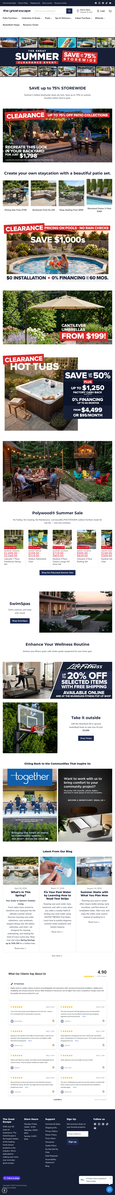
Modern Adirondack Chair (37, 560)
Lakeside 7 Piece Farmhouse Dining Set (12, 562)
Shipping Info (35, 3)
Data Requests (51, 1156)
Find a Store (50, 1138)
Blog (47, 1166)
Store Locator (47, 3)
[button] (110, 11)
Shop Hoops (86, 738)
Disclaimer (49, 1142)
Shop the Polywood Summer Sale (57, 572)
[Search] (69, 11)
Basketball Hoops (11, 24)
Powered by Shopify (9, 1188)
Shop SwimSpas (20, 620)
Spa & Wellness (63, 18)
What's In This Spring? (21, 894)
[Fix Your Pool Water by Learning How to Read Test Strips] (57, 871)
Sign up (72, 1141)
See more (56, 955)
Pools (48, 18)
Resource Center (60, 3)
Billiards (99, 18)
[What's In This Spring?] (20, 871)
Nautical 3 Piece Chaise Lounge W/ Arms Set (61, 562)
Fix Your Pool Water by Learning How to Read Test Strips (57, 895)
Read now (21, 948)
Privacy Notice (51, 1131)
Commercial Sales (9, 3)
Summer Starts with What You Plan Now (94, 894)
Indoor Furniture (83, 18)
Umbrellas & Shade (31, 18)
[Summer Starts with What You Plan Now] (94, 871)
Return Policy (23, 3)
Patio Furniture (10, 18)
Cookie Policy (50, 1145)
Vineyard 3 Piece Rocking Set (84, 560)
